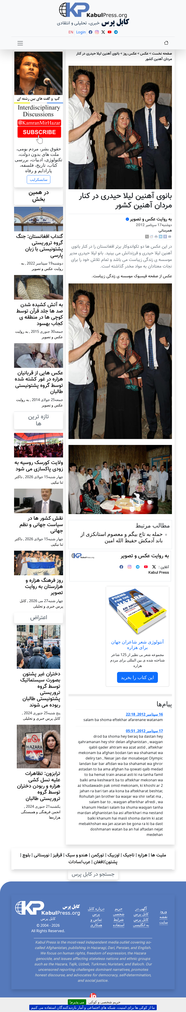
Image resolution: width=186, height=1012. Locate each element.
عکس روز (130, 54)
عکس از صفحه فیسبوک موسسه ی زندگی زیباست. (132, 276)
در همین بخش (39, 196)
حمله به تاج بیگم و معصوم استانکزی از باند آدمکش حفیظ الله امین (122, 537)
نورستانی (41, 855)
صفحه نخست (162, 54)
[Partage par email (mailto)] (169, 237)
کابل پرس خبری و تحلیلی (41, 718)
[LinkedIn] (160, 237)
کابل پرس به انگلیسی (141, 922)
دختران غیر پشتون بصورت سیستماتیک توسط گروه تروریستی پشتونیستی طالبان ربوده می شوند (40, 689)
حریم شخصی (118, 911)
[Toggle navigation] (20, 43)
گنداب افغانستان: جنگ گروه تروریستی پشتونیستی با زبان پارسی (39, 246)
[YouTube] (146, 567)
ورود (163, 911)
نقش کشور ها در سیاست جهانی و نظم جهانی (41, 525)
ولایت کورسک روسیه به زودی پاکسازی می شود (39, 466)
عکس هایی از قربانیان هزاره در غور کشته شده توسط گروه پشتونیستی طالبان (39, 382)
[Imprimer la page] (156, 237)
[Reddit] (151, 237)
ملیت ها (158, 855)
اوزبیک (114, 855)
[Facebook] (165, 237)
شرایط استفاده (118, 922)
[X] (147, 237)
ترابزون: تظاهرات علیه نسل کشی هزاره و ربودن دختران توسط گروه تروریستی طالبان (38, 786)
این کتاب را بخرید (137, 677)
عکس (144, 54)
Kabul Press (158, 573)
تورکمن (97, 855)
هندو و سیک (77, 855)
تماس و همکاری (96, 922)
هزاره (142, 855)
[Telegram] (138, 567)
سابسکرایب (38, 179)
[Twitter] (154, 567)
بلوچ (26, 855)
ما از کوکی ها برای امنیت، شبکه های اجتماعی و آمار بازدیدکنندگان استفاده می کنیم (93, 1007)
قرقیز (57, 855)
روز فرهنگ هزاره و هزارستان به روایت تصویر (44, 587)
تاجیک (129, 855)
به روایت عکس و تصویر (151, 219)
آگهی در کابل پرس (141, 911)
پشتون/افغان (105, 862)
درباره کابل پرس (96, 911)
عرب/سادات (79, 862)
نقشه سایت (163, 919)
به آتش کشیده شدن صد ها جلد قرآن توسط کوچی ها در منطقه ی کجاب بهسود (39, 314)
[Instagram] (129, 567)
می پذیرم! (77, 1001)
